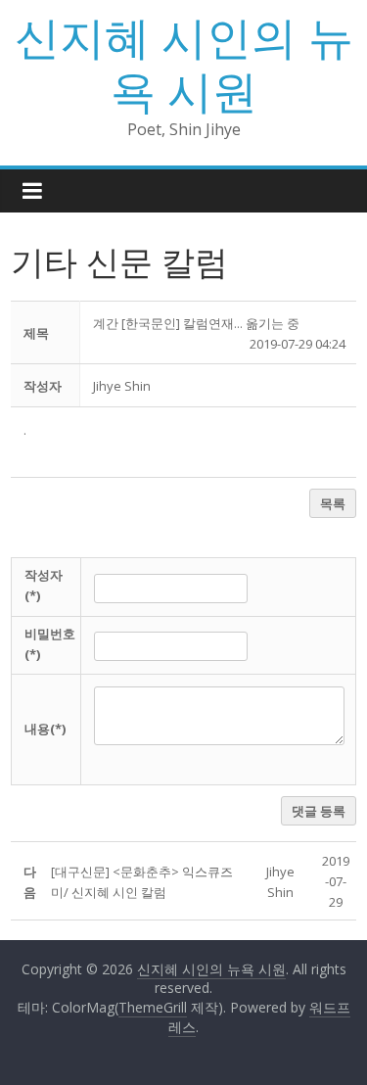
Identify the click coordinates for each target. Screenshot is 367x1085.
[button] (122, 386)
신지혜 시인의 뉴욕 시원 (184, 63)
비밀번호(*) (49, 644)
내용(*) (45, 728)
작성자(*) (43, 585)
